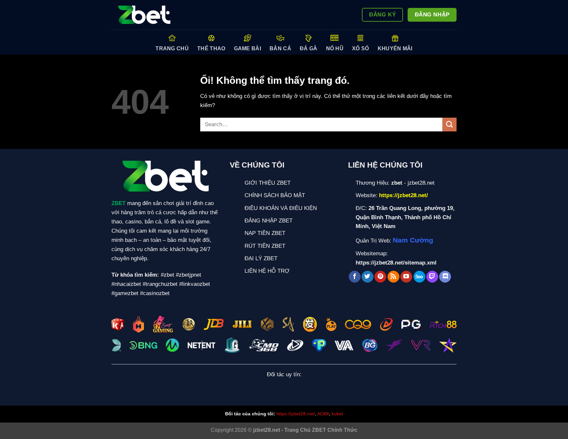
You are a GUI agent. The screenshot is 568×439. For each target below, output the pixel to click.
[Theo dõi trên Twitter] (367, 277)
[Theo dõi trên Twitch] (432, 277)
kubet (337, 413)
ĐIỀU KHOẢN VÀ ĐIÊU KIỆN (281, 208)
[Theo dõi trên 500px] (419, 277)
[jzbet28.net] (144, 15)
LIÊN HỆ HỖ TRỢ (267, 270)
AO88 (323, 413)
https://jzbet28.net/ (295, 413)
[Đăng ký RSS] (393, 277)
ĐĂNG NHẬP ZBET (269, 220)
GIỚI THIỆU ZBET (268, 182)
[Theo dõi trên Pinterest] (380, 277)
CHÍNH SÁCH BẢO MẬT (275, 195)
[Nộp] (449, 125)
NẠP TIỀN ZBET (265, 233)
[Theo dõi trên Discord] (445, 277)
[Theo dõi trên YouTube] (406, 277)
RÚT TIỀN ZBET (265, 246)
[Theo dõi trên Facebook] (355, 277)
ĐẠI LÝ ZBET (261, 258)
